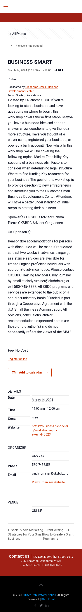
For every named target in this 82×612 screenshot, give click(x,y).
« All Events (18, 34)
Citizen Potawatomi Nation (39, 595)
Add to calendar (30, 372)
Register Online (17, 359)
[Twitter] (41, 605)
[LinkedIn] (47, 605)
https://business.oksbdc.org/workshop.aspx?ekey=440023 (50, 430)
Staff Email (48, 599)
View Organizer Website (48, 482)
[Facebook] (35, 605)
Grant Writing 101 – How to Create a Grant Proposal (58, 534)
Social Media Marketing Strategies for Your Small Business (25, 534)
